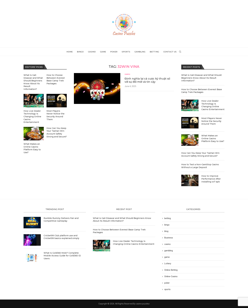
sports (126, 52)
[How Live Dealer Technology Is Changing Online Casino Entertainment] (189, 105)
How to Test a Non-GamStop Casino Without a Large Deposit (200, 166)
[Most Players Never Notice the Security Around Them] (189, 122)
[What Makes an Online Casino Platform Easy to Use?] (189, 140)
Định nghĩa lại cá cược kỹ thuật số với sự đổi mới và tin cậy (147, 80)
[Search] (180, 52)
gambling (139, 52)
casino (92, 52)
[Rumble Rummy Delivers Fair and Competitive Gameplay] (32, 222)
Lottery (167, 263)
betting (154, 52)
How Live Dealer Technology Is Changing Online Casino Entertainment (212, 105)
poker (113, 52)
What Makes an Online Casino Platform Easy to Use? (212, 138)
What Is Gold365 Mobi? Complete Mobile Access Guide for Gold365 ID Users (62, 256)
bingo (80, 52)
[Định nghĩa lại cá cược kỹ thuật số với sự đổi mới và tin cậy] (97, 88)
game (103, 52)
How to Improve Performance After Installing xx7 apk (211, 179)
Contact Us (170, 52)
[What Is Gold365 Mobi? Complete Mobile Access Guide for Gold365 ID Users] (32, 257)
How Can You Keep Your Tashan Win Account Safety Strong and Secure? (200, 154)
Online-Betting (171, 270)
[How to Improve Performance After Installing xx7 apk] (189, 180)
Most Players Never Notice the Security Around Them (211, 121)
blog (166, 231)
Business (168, 237)
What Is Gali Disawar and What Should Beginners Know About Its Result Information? (201, 78)
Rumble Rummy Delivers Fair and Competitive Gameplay (61, 219)
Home (69, 52)
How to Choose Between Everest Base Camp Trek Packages (201, 91)
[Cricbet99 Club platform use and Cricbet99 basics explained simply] (32, 240)
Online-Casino (171, 276)
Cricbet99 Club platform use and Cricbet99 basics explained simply (61, 237)
